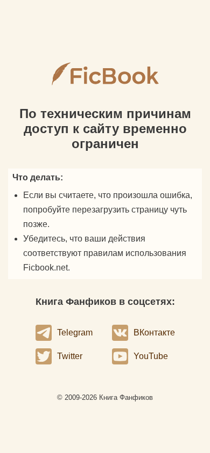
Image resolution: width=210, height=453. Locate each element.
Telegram (75, 332)
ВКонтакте (154, 332)
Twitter (69, 356)
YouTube (151, 356)
